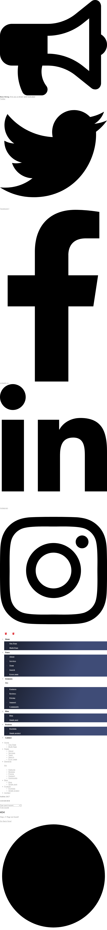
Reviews (12, 694)
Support (12, 702)
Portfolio (13, 729)
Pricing (12, 698)
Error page (13, 674)
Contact (8, 738)
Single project (15, 733)
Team (11, 665)
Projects (8, 724)
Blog (7, 711)
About (11, 657)
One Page (13, 643)
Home (7, 639)
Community (14, 707)
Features (12, 689)
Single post (13, 720)
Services (12, 661)
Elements (9, 681)
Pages (7, 652)
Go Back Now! (5, 821)
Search (12, 670)
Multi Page (13, 648)
